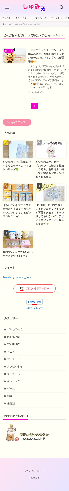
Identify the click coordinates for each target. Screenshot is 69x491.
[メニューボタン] (7, 7)
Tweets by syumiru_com (17, 277)
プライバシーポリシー (34, 471)
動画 (9, 396)
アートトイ (13, 359)
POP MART (14, 337)
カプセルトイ (15, 366)
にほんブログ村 (35, 307)
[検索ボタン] (61, 7)
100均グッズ (14, 329)
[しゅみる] (34, 7)
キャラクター (15, 381)
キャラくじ (13, 373)
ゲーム (11, 388)
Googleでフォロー (17, 122)
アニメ (11, 351)
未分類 (11, 403)
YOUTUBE (13, 344)
